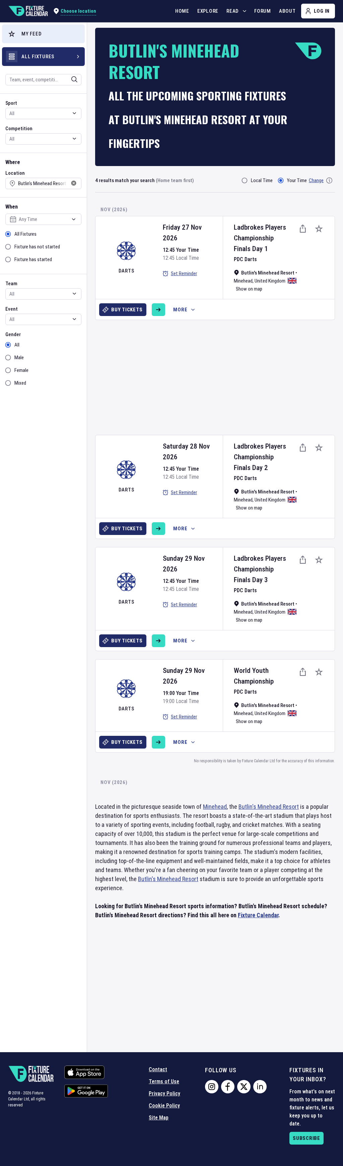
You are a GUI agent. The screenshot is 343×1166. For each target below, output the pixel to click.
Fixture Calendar (258, 915)
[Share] (302, 228)
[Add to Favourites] (319, 228)
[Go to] (158, 309)
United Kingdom (270, 281)
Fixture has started (33, 259)
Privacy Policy (164, 1093)
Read (232, 11)
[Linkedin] (260, 1086)
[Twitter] (244, 1086)
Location (15, 173)
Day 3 (260, 580)
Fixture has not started (37, 247)
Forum (262, 11)
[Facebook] (227, 1086)
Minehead (243, 281)
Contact (158, 1069)
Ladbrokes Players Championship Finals (260, 238)
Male (19, 358)
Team (11, 284)
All (16, 345)
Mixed (20, 383)
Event (11, 309)
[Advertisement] (219, 375)
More (180, 310)
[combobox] (34, 79)
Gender (13, 334)
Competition (18, 129)
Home (182, 11)
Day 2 (260, 468)
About (287, 11)
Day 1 (260, 249)
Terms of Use (164, 1081)
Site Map (158, 1117)
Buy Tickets (126, 310)
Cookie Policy (164, 1105)
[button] (43, 33)
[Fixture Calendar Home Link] (28, 11)
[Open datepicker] (73, 219)
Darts (126, 271)
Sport (11, 103)
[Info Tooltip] (329, 180)
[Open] (74, 79)
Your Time (297, 180)
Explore (207, 11)
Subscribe (306, 1138)
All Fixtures (25, 234)
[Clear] (70, 79)
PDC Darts (245, 259)
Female (21, 370)
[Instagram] (211, 1086)
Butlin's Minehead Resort (268, 806)
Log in (322, 11)
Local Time (262, 180)
